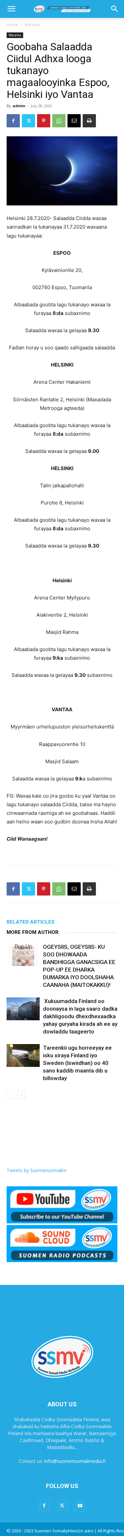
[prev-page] (11, 1095)
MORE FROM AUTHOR (33, 932)
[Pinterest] (43, 120)
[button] (11, 9)
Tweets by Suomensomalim (36, 1170)
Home (12, 24)
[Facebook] (13, 120)
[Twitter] (28, 120)
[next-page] (21, 1095)
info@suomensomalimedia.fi (74, 1461)
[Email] (74, 120)
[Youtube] (80, 1506)
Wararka (32, 24)
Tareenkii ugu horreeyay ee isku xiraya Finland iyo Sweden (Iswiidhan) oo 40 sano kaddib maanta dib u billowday (77, 1062)
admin (19, 105)
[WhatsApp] (58, 120)
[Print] (89, 120)
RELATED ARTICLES (31, 922)
